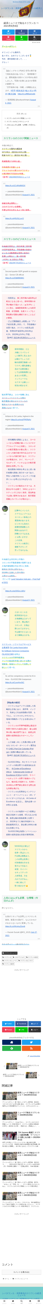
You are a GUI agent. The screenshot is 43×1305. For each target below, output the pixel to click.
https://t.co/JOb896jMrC (14, 278)
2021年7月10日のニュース (20, 263)
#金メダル (29, 91)
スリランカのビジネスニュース (18, 121)
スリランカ (7, 957)
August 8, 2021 (28, 195)
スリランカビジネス (26, 960)
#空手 (13, 91)
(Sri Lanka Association (19, 648)
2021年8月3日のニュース (19, 177)
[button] (38, 628)
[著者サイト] (11, 1042)
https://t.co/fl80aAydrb (26, 94)
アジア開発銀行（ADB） (18, 321)
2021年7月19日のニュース (24, 755)
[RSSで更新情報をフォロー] (31, 1048)
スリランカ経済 (9, 964)
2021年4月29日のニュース (24, 338)
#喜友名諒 (20, 91)
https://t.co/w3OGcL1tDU (15, 591)
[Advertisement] (21, 993)
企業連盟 (5, 648)
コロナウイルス (19, 957)
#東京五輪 (12, 94)
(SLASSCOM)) (8, 654)
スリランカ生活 (33, 957)
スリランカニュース (10, 953)
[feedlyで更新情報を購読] (11, 1048)
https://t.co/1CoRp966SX (15, 186)
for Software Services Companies (15, 651)
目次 (18, 114)
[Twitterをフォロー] (31, 1042)
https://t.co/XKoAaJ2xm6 (15, 926)
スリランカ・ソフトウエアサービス (16, 644)
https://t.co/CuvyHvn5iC (14, 683)
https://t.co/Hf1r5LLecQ (14, 218)
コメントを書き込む (21, 1272)
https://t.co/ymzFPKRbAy (21, 420)
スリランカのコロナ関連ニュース (19, 118)
